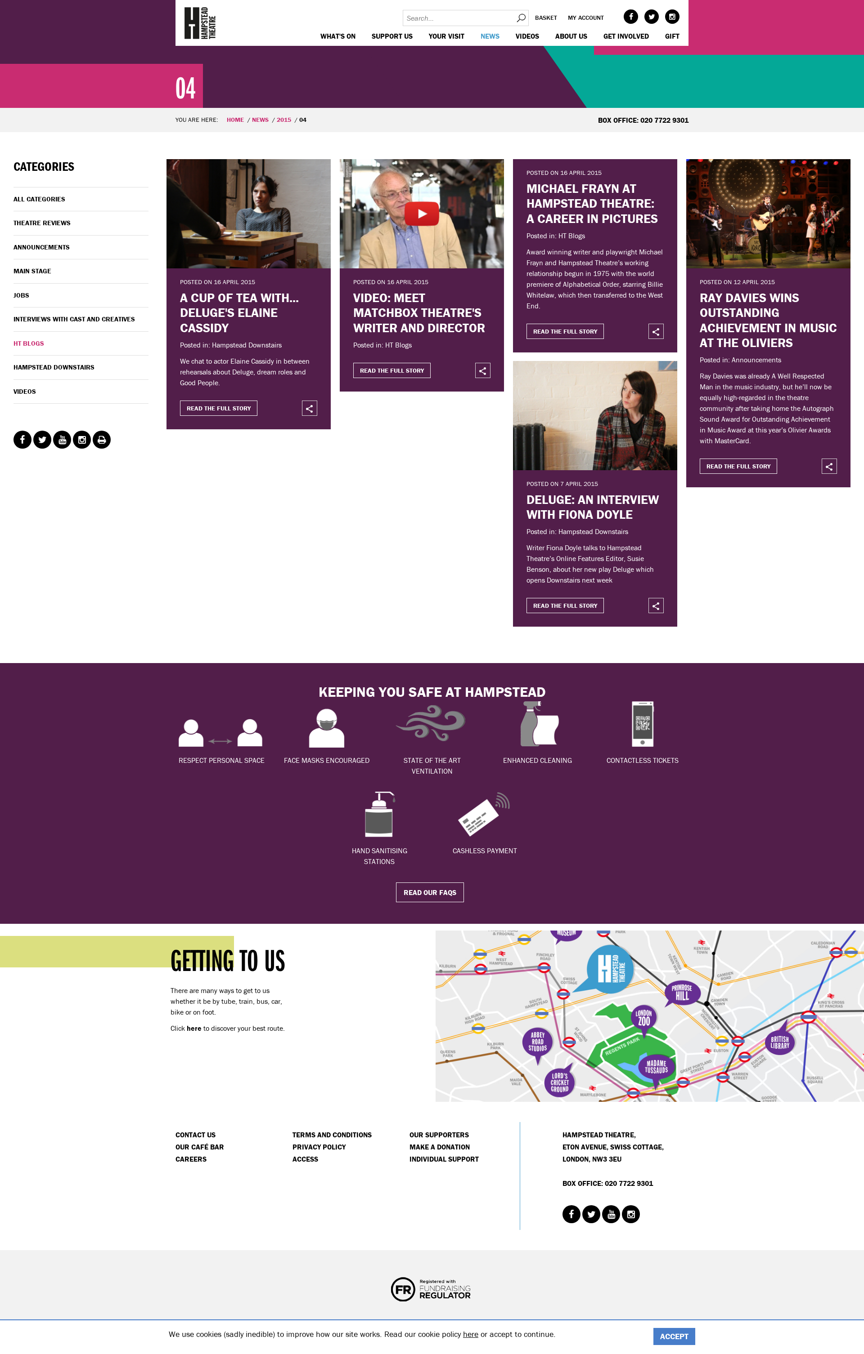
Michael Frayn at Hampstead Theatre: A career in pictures (592, 203)
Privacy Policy (319, 1146)
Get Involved (626, 35)
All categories (39, 199)
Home (235, 120)
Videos (527, 35)
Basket (546, 17)
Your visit (446, 35)
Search (521, 18)
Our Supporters (439, 1134)
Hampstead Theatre (200, 23)
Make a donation (440, 1146)
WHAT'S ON (338, 35)
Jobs (21, 295)
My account (586, 17)
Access (305, 1158)
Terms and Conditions (332, 1134)
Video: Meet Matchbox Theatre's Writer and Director (419, 312)
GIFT (672, 35)
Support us (392, 35)
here (470, 1334)
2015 (284, 120)
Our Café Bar (200, 1146)
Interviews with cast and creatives (74, 319)
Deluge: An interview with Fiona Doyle (592, 507)
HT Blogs (29, 343)
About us (571, 35)
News (490, 35)
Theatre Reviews (42, 222)
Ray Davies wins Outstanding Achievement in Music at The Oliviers (768, 320)
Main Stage (32, 271)
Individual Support (444, 1158)
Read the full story (219, 408)
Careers (191, 1158)
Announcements (42, 247)
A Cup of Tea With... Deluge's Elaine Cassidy (239, 312)
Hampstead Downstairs (54, 367)
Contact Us (196, 1134)
